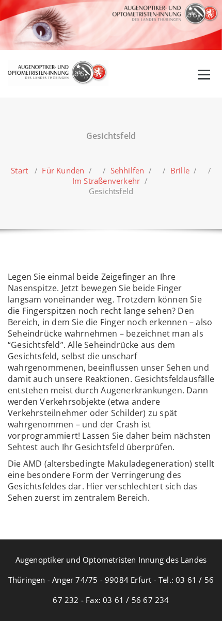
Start (19, 170)
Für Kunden (63, 170)
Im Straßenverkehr (106, 181)
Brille (179, 170)
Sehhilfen (127, 170)
